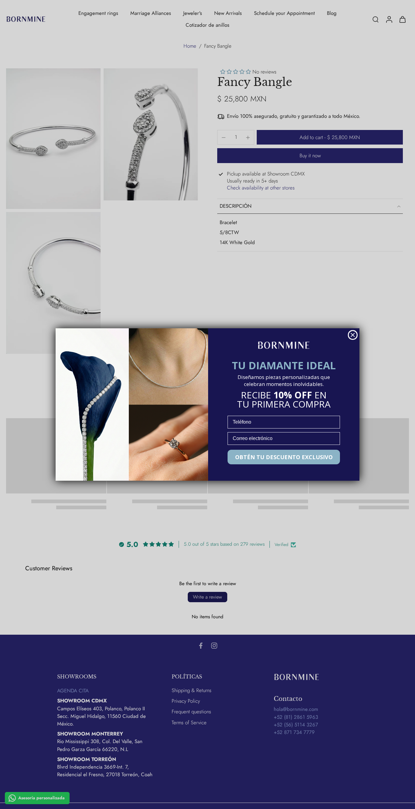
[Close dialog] (352, 335)
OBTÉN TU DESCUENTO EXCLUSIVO (284, 457)
